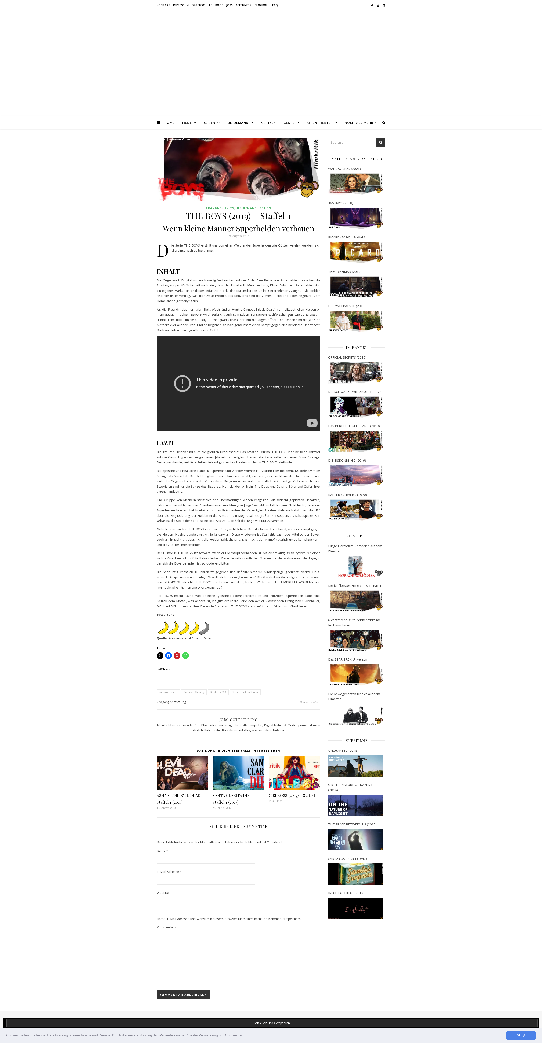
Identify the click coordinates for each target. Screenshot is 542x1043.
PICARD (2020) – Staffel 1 (347, 237)
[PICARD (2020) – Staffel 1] (355, 252)
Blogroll (262, 5)
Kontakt (163, 5)
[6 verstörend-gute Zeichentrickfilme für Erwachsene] (355, 640)
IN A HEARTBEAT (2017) (346, 893)
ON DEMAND (238, 123)
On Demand (247, 208)
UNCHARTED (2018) (343, 750)
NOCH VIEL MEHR (359, 123)
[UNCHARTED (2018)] (355, 766)
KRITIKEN (268, 123)
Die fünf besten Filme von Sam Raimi (354, 585)
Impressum (181, 5)
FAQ (275, 5)
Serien (265, 208)
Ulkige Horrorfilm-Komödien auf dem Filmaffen (355, 548)
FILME (187, 123)
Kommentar (167, 927)
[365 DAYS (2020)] (355, 218)
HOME (169, 123)
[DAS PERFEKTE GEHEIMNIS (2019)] (355, 441)
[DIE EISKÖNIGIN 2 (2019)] (355, 476)
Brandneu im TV (220, 208)
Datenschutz (202, 5)
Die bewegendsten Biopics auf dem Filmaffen (354, 696)
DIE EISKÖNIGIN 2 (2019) (347, 460)
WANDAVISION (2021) (344, 168)
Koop (219, 5)
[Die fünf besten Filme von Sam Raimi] (355, 601)
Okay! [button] (521, 1035)
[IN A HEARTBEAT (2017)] (355, 908)
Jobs (229, 5)
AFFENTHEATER (320, 123)
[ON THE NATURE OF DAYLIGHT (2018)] (355, 805)
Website (163, 892)
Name (162, 850)
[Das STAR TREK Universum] (355, 675)
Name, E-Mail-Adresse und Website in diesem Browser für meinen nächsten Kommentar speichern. (229, 919)
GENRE (289, 123)
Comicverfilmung (194, 692)
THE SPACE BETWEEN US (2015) (352, 824)
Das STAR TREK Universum (348, 659)
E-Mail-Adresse (169, 871)
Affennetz (244, 5)
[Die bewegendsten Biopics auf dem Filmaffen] (355, 714)
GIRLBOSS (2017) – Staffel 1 (293, 795)
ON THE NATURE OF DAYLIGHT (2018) (352, 787)
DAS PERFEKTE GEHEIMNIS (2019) (354, 426)
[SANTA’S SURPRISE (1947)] (355, 874)
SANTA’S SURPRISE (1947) (347, 858)
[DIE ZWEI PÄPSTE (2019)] (355, 321)
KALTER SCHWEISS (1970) (347, 494)
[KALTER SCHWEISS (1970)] (355, 510)
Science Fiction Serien (245, 692)
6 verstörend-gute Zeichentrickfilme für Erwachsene (354, 622)
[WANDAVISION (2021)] (355, 184)
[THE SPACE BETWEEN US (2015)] (355, 840)
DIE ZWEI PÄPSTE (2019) (347, 306)
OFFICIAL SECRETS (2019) (347, 357)
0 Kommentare (310, 702)
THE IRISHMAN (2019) (345, 271)
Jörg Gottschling (174, 702)
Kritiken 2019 (218, 692)
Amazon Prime (168, 692)
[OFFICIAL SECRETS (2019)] (355, 373)
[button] (244, 1035)
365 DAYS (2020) (340, 203)
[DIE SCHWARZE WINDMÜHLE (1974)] (355, 407)
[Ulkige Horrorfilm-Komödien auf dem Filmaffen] (355, 566)
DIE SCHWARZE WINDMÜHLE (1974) (355, 391)
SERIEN (209, 123)
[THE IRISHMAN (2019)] (355, 287)
